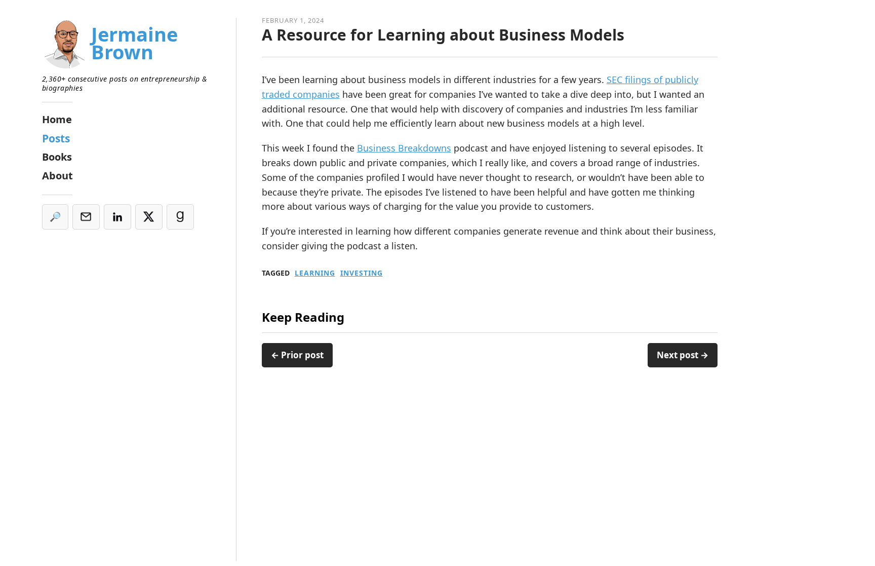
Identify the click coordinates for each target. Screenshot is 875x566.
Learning (315, 273)
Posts (56, 138)
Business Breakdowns (404, 148)
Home (57, 119)
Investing (361, 273)
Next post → (682, 355)
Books (57, 157)
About (57, 175)
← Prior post (297, 355)
